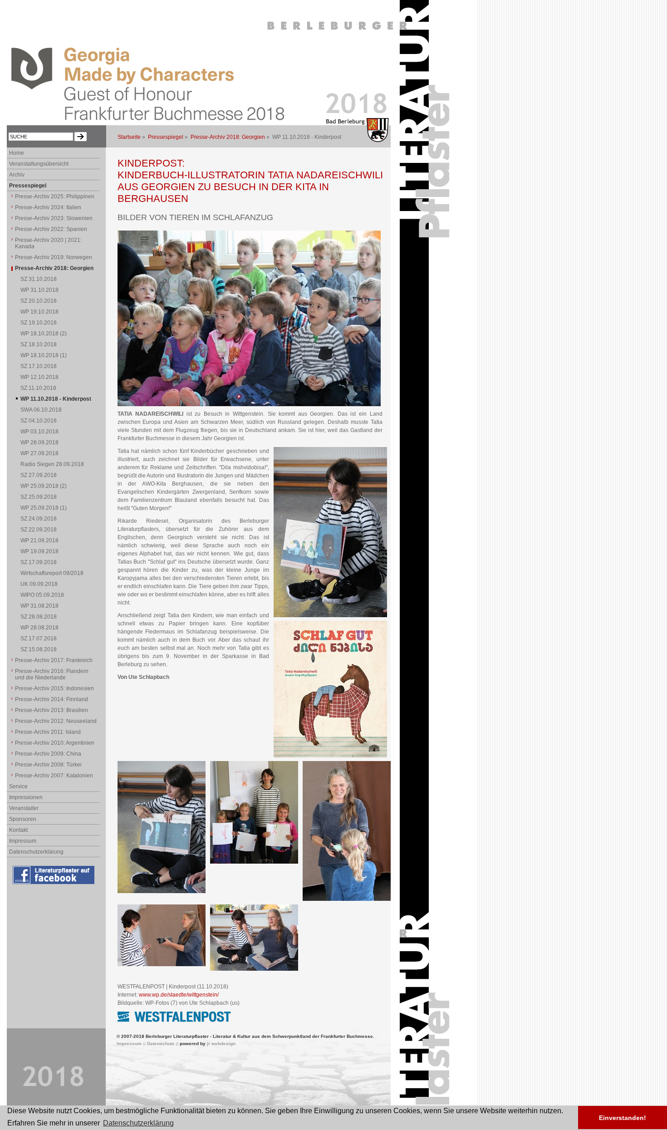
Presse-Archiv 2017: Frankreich (54, 660)
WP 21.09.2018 (39, 540)
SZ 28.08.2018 (38, 617)
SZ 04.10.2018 (38, 421)
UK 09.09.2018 (39, 584)
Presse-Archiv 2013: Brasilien (51, 710)
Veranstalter (24, 808)
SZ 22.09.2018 (38, 529)
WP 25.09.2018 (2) (43, 486)
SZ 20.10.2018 (38, 301)
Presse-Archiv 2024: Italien (48, 207)
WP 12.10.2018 (39, 377)
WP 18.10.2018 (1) (43, 355)
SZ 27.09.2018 (38, 475)
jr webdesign (221, 1043)
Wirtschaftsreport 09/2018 (51, 573)
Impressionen (26, 797)
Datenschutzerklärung (36, 852)
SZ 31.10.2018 (38, 279)
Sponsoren (22, 819)
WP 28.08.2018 (39, 627)
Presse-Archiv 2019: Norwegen (53, 257)
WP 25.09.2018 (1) (43, 508)
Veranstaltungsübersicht (39, 164)
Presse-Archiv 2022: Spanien (51, 229)
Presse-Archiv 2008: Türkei (48, 765)
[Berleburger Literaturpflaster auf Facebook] (54, 884)
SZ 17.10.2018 (38, 366)
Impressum (22, 841)
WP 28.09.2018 (39, 442)
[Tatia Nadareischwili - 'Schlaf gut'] (330, 755)
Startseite (129, 137)
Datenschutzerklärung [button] (138, 1123)
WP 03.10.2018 (39, 431)
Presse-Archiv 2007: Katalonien (54, 775)
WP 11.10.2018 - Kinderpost (55, 399)
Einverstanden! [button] (622, 1117)
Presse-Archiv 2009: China (48, 754)
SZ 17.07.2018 (38, 638)
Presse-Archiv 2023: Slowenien (54, 218)
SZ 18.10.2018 (38, 344)
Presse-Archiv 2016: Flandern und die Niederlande (51, 674)
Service (18, 786)
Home (16, 153)
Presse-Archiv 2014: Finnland (51, 699)
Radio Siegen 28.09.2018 (52, 464)
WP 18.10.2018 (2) (43, 333)
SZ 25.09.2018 (38, 497)
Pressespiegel (165, 137)
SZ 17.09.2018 (38, 562)
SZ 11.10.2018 (38, 388)
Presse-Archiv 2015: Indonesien (54, 688)
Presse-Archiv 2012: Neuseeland (56, 721)
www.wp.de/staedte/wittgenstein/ (179, 995)
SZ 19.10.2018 (38, 322)
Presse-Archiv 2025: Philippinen (54, 196)
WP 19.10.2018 (39, 312)
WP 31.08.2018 (39, 606)
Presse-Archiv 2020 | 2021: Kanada (48, 243)
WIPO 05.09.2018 (42, 595)
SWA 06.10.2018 (41, 410)
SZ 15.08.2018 (38, 649)
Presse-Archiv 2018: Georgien (228, 137)
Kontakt (18, 830)
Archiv (17, 175)
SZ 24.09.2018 (38, 519)
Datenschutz (160, 1043)
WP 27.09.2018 (39, 453)
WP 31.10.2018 (39, 290)
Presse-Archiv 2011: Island (48, 732)
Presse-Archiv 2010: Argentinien (54, 743)
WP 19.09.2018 (39, 551)
